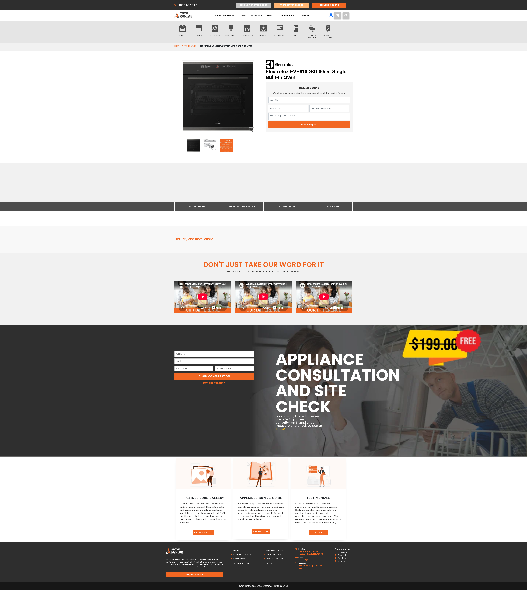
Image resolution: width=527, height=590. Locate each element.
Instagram (342, 552)
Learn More (261, 531)
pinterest (341, 561)
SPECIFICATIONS (196, 206)
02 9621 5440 (304, 565)
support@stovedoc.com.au (311, 560)
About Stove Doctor (242, 563)
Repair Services (240, 558)
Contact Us (271, 563)
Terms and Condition (213, 382)
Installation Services (242, 554)
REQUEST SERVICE (194, 574)
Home (177, 45)
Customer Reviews (274, 558)
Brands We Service (274, 550)
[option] (193, 145)
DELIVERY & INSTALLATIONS (241, 206)
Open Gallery (203, 532)
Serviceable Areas (274, 554)
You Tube (342, 558)
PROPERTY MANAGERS (291, 5)
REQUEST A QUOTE (329, 5)
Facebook (342, 555)
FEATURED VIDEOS (286, 206)
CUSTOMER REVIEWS (330, 206)
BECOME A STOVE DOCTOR (253, 5)
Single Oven (190, 45)
